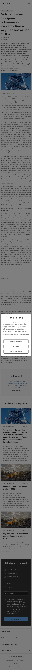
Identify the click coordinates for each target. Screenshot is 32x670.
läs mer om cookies (24, 334)
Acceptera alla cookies (16, 341)
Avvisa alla (16, 346)
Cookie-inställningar (16, 351)
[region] (16, 335)
